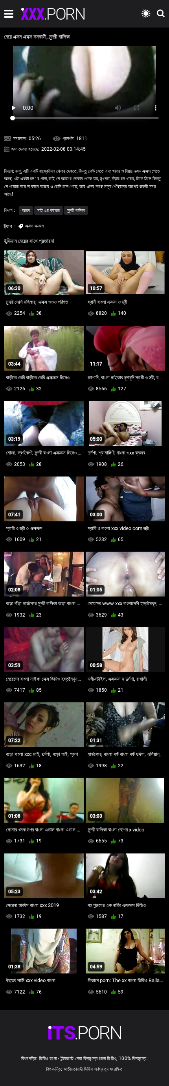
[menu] (8, 13)
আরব (26, 210)
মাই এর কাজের (48, 210)
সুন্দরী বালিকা (76, 210)
